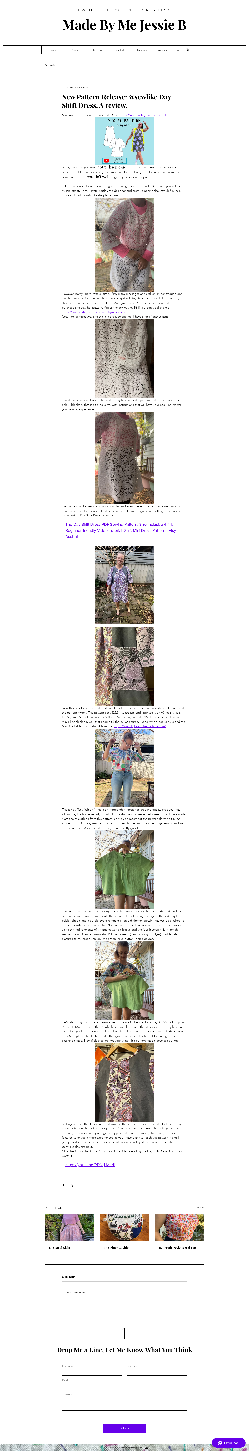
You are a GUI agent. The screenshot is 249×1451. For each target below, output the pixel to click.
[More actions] (185, 87)
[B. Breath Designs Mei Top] (179, 1227)
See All (200, 1207)
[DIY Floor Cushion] (124, 1227)
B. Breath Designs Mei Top (177, 1248)
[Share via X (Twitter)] (71, 1185)
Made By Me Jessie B (124, 24)
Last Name (132, 1366)
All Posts (50, 64)
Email (65, 1380)
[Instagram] (187, 50)
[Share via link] (80, 1185)
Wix (146, 1448)
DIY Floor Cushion (117, 1248)
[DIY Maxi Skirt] (69, 1227)
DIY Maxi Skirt (59, 1248)
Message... (68, 1394)
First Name (68, 1366)
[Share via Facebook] (63, 1185)
